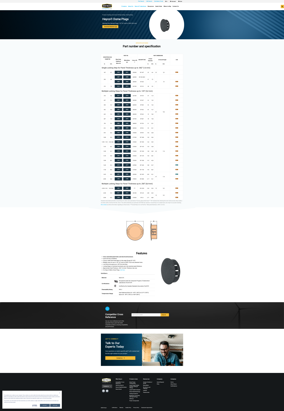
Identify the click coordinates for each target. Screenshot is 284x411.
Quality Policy (128, 407)
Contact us (119, 358)
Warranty (121, 407)
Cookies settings (34, 405)
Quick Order (158, 6)
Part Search (141, 1)
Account (174, 1)
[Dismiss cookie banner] (59, 392)
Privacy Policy (136, 407)
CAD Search (149, 1)
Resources (151, 6)
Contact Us (176, 6)
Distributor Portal (158, 1)
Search (164, 314)
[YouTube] (107, 390)
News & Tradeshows (140, 6)
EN (166, 1)
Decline (55, 405)
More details (104, 204)
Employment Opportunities (146, 407)
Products (124, 6)
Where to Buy (167, 6)
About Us (130, 6)
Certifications (114, 407)
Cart (181, 1)
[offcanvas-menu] (282, 6)
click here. (122, 270)
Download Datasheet (109, 26)
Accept (45, 405)
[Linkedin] (103, 390)
